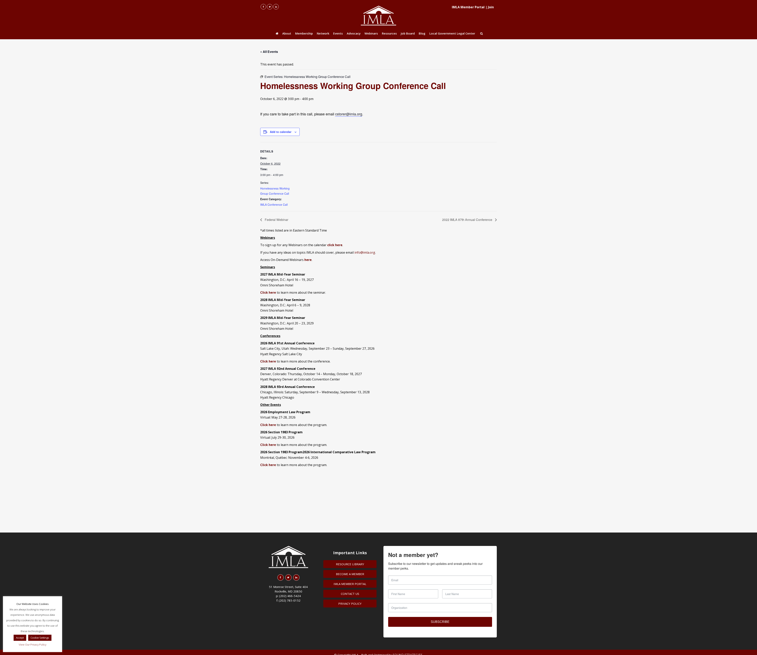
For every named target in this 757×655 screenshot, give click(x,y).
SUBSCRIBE (440, 621)
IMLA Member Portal (468, 7)
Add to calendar (280, 132)
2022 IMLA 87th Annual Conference (467, 219)
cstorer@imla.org (348, 113)
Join (491, 7)
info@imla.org (364, 252)
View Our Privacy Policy (32, 644)
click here (334, 245)
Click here (268, 361)
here (308, 260)
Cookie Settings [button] (40, 637)
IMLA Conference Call (274, 204)
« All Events (269, 51)
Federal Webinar (276, 219)
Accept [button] (20, 637)
